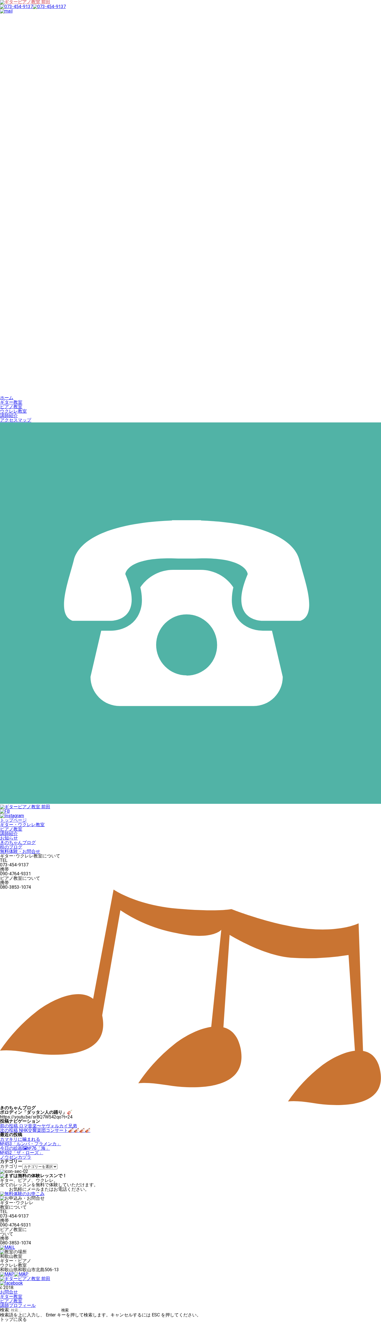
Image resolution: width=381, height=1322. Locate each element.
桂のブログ (11, 847)
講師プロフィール (18, 1305)
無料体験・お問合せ (20, 851)
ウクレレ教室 (13, 411)
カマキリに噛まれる (20, 1139)
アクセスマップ (15, 420)
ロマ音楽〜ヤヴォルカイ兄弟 (38, 1126)
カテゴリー (11, 1166)
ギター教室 (11, 402)
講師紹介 (9, 415)
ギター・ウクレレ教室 (22, 824)
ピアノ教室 (11, 406)
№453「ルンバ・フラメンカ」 (30, 1143)
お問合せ (9, 1292)
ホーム (6, 397)
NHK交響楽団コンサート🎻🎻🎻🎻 (45, 1130)
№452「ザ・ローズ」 (21, 1152)
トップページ (13, 820)
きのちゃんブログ (18, 842)
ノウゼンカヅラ (15, 1157)
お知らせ (9, 838)
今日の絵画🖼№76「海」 (25, 1148)
